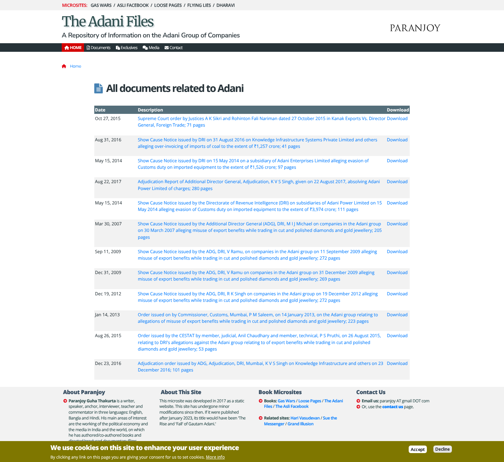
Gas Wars (101, 5)
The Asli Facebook (291, 406)
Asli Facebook (133, 5)
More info (215, 457)
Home (75, 66)
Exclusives (128, 47)
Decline (442, 449)
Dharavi (225, 5)
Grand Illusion (301, 424)
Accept (418, 449)
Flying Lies (199, 5)
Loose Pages (168, 5)
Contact (175, 47)
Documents (100, 47)
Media (153, 47)
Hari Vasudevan (305, 418)
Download (397, 118)
